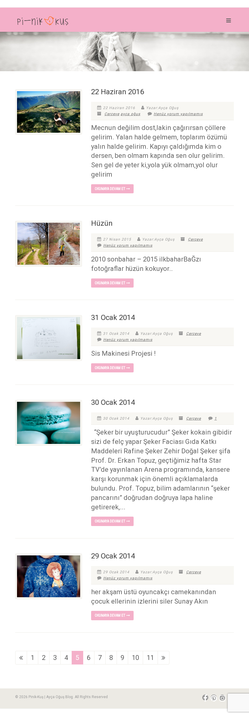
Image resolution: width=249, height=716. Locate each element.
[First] (21, 657)
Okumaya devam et (110, 189)
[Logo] (67, 22)
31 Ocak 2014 (113, 317)
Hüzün (102, 223)
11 (150, 657)
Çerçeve (111, 114)
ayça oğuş (130, 114)
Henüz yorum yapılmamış (178, 114)
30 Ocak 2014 (113, 402)
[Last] (163, 657)
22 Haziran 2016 (117, 92)
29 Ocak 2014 (113, 556)
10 (135, 657)
